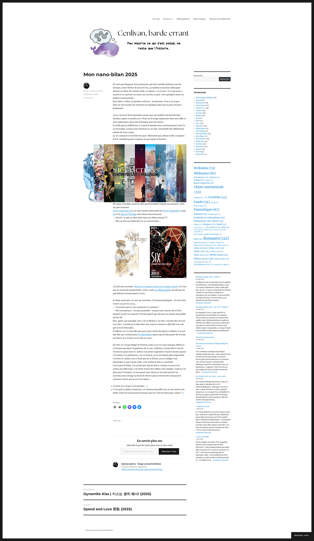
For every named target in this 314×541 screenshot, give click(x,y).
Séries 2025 (204, 258)
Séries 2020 (216, 248)
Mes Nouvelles (201, 134)
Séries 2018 (222, 245)
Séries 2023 (201, 255)
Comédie (217, 197)
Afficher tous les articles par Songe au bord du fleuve (141, 469)
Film (197, 121)
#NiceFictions (201, 177)
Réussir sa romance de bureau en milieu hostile (156, 286)
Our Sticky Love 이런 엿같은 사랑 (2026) (211, 376)
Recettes (199, 144)
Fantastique (206, 209)
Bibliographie (183, 19)
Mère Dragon (199, 19)
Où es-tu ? (168, 19)
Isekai (221, 224)
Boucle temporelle (204, 183)
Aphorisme (200, 103)
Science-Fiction (217, 243)
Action (199, 180)
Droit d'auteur (200, 206)
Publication (200, 141)
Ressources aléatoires (220, 19)
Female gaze (214, 214)
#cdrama (204, 168)
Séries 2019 (201, 248)
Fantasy (200, 214)
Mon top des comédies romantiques (208, 234)
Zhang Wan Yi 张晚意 (222, 264)
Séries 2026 (222, 259)
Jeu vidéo (223, 227)
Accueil (156, 19)
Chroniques (88, 98)
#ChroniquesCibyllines (205, 98)
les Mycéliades (145, 334)
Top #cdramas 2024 (202, 262)
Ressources (200, 146)
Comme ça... (200, 197)
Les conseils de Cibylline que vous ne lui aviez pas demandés (210, 231)
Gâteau (198, 224)
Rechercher (198, 76)
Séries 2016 (199, 245)
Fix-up (198, 123)
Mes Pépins (200, 136)
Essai (198, 118)
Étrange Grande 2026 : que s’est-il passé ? (212, 307)
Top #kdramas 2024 (203, 264)
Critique (199, 110)
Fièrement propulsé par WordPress (99, 530)
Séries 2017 (211, 245)
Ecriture (199, 113)
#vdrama (214, 177)
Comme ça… (200, 108)
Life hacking (200, 131)
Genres (217, 221)
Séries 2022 (216, 251)
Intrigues (209, 224)
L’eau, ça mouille (202, 437)
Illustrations (200, 128)
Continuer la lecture (203, 303)
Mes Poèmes (201, 139)
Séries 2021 (201, 251)
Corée (202, 202)
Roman (198, 149)
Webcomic (200, 154)
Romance (216, 238)
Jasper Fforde (199, 227)
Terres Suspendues (171, 211)
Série (198, 152)
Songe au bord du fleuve (93, 91)
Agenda (199, 100)
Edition (198, 116)
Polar (198, 239)
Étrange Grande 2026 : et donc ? (208, 277)
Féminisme (202, 221)
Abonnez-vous (169, 451)
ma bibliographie (162, 290)
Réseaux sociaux (201, 243)
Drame (215, 202)
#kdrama (205, 173)
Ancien (209, 180)
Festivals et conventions (209, 217)
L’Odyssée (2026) (203, 406)
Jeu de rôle (211, 227)
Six (114, 214)
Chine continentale (209, 189)
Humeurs (199, 126)
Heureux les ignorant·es (205, 337)
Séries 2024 (219, 254)
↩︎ (147, 386)
